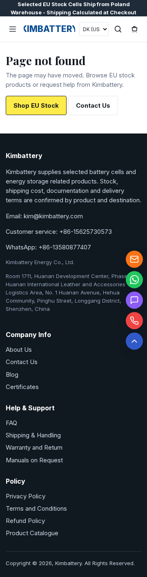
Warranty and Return (34, 447)
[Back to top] (134, 341)
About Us (19, 349)
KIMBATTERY (49, 29)
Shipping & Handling (33, 435)
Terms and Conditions (36, 508)
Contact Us (93, 105)
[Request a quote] (134, 300)
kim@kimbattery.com (53, 216)
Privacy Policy (25, 496)
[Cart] (134, 29)
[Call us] (134, 320)
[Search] (118, 29)
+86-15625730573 (85, 231)
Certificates (22, 387)
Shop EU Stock (36, 105)
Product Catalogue (32, 533)
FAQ (11, 423)
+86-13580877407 (64, 247)
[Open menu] (13, 29)
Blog (12, 374)
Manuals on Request (34, 460)
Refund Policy (25, 521)
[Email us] (134, 259)
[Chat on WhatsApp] (134, 279)
